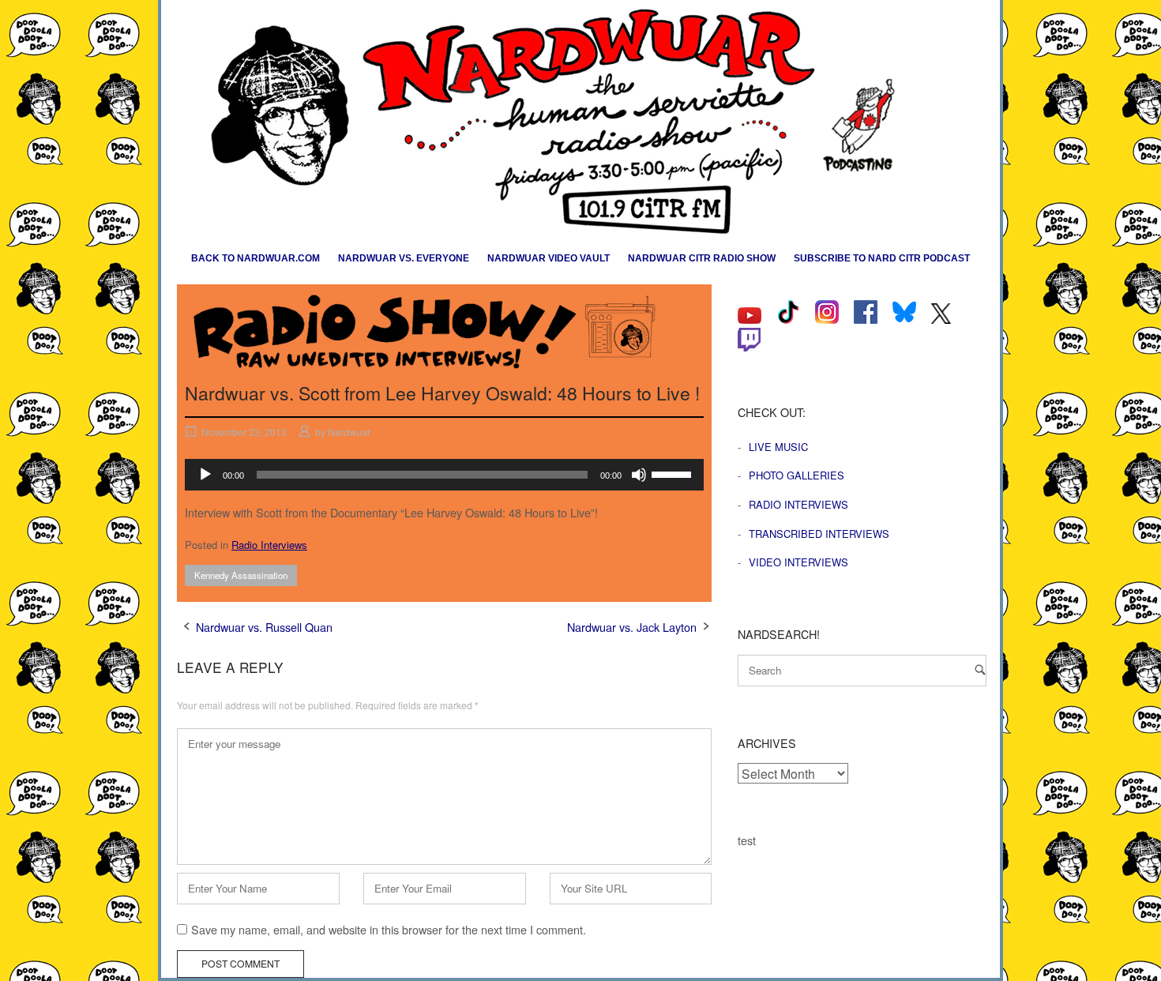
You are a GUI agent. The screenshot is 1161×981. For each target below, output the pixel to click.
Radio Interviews (269, 544)
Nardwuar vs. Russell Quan (264, 626)
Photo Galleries (796, 475)
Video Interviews (798, 561)
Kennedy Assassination (240, 575)
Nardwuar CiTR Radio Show (702, 258)
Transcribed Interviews (819, 533)
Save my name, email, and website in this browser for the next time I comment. (388, 929)
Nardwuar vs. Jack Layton (632, 626)
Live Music (778, 446)
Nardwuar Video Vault (548, 258)
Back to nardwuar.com (255, 258)
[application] (444, 474)
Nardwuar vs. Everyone (403, 258)
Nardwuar (349, 431)
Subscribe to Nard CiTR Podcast (882, 258)
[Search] (980, 669)
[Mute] (639, 475)
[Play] (205, 475)
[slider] (674, 473)
